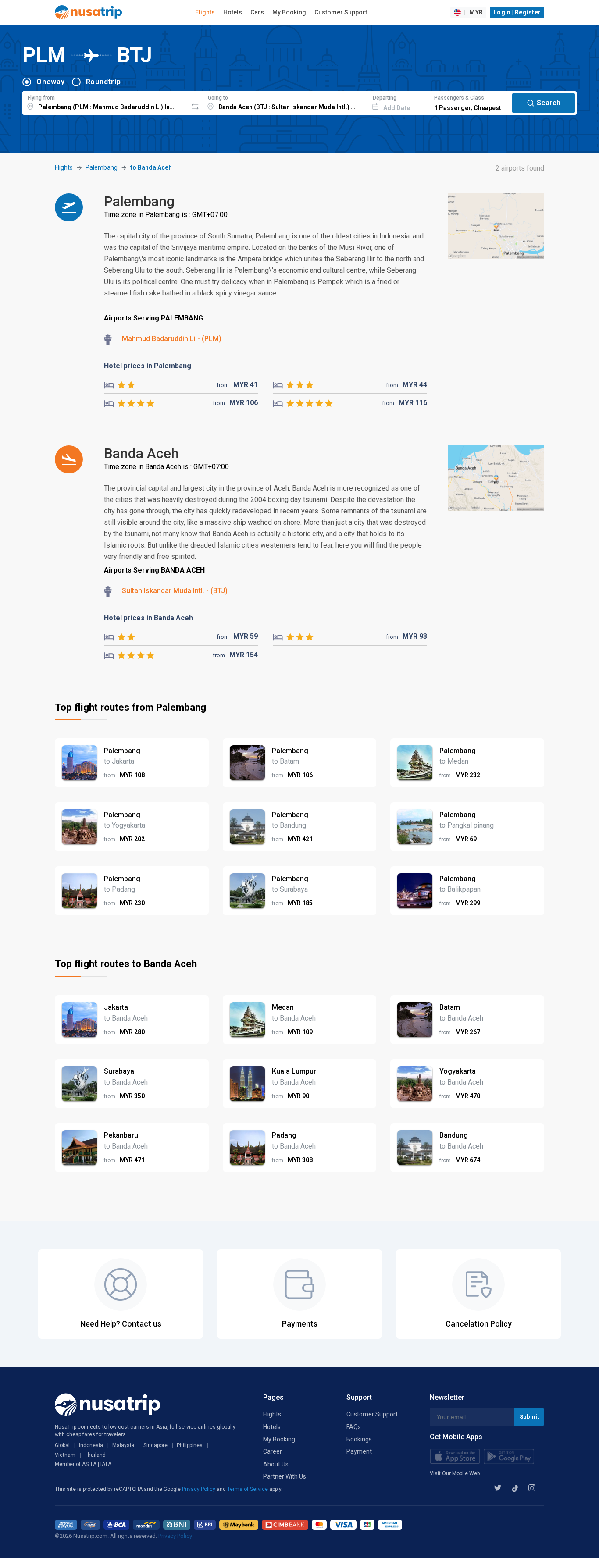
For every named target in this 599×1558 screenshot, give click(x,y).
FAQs (353, 1426)
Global (62, 1445)
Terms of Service (248, 1489)
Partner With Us (284, 1476)
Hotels (232, 12)
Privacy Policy (199, 1489)
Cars (257, 12)
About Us (276, 1464)
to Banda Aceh (151, 167)
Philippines (190, 1445)
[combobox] (105, 101)
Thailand (95, 1455)
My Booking (289, 12)
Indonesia (91, 1445)
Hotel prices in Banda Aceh (148, 618)
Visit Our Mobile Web (455, 1473)
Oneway (50, 82)
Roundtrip (103, 82)
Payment (359, 1451)
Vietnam (65, 1455)
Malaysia (123, 1445)
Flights (205, 12)
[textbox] (105, 101)
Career (272, 1451)
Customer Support (340, 12)
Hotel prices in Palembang (147, 366)
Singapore (155, 1445)
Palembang (102, 167)
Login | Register (517, 12)
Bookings (359, 1439)
